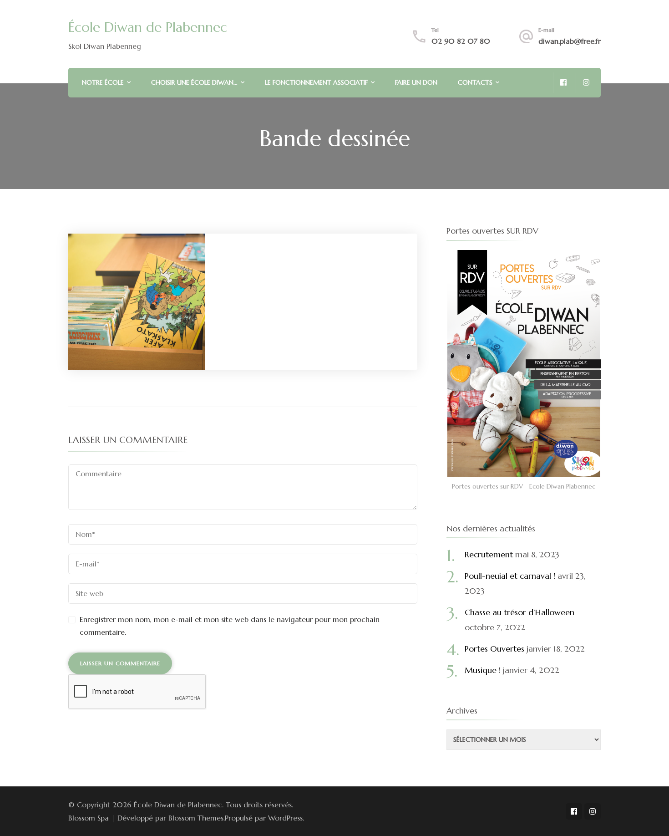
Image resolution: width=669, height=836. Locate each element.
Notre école (103, 82)
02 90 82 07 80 (460, 41)
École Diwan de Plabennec (147, 27)
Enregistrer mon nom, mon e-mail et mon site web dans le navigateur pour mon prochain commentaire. (230, 626)
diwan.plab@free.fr (569, 41)
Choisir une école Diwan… (194, 82)
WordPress (285, 817)
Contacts (475, 82)
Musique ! (483, 670)
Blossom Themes (195, 817)
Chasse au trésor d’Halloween (519, 612)
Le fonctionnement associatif (316, 82)
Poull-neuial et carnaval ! (510, 576)
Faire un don (416, 82)
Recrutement (489, 554)
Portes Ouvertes (494, 648)
